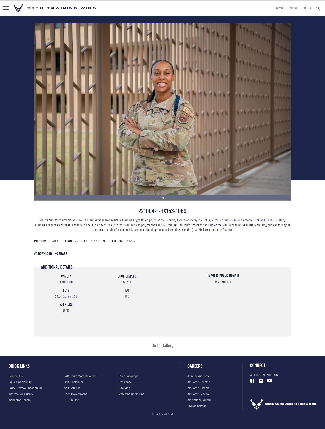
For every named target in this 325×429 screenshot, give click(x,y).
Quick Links (19, 366)
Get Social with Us (264, 375)
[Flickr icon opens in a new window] (260, 380)
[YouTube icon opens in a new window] (269, 380)
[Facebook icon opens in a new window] (252, 380)
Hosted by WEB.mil (162, 414)
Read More (222, 282)
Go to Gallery (162, 345)
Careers (194, 366)
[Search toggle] (318, 8)
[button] (5, 8)
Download (44, 253)
